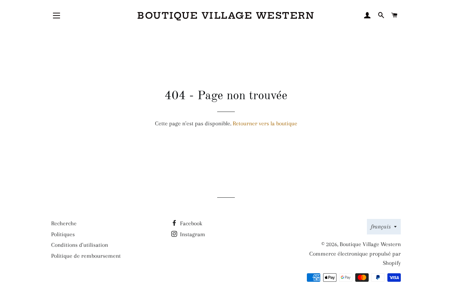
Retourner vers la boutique (265, 123)
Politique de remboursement (86, 255)
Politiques (63, 234)
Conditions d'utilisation (79, 245)
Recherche (64, 223)
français (381, 226)
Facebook (190, 223)
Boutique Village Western (225, 15)
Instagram (192, 234)
